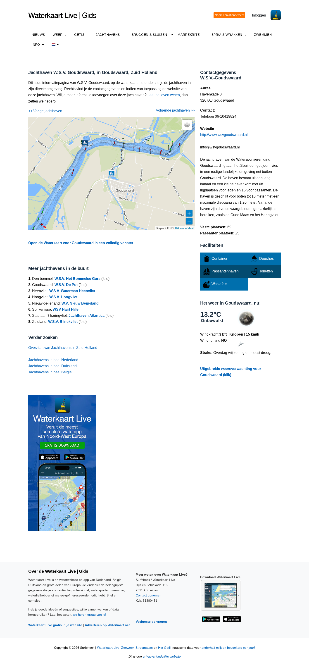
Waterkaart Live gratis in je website (55, 625)
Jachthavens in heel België (50, 372)
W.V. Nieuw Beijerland (80, 303)
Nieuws (38, 34)
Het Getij (164, 647)
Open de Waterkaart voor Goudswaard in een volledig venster (80, 243)
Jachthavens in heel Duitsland (52, 366)
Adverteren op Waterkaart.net (107, 625)
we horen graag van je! (89, 614)
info (36, 44)
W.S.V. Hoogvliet (63, 297)
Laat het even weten (163, 95)
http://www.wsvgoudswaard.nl (224, 135)
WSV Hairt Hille (65, 309)
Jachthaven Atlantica (87, 315)
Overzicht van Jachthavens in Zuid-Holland (62, 348)
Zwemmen (263, 34)
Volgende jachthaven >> (175, 110)
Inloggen (259, 15)
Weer (58, 34)
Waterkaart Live (108, 647)
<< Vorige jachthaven (45, 111)
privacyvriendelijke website (162, 656)
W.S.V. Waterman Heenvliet (72, 291)
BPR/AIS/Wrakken (227, 34)
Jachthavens (108, 34)
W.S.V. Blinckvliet (63, 322)
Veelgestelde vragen (151, 621)
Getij (79, 34)
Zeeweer (127, 647)
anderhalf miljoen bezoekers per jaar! (228, 647)
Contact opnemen (148, 595)
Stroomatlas (144, 647)
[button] (191, 134)
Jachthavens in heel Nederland (53, 360)
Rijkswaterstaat (184, 228)
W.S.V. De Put (66, 285)
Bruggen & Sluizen (149, 34)
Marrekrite (189, 34)
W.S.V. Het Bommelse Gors (77, 279)
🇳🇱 (54, 44)
